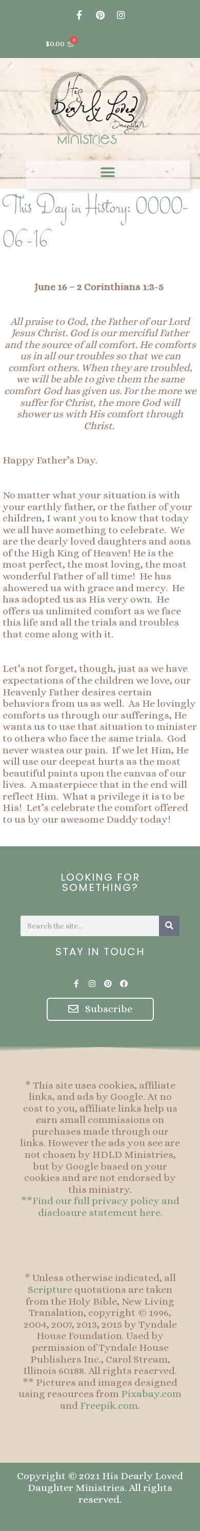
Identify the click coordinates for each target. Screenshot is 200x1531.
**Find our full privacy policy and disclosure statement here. (100, 1206)
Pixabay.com (151, 1394)
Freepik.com (109, 1405)
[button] (107, 172)
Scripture (50, 1289)
